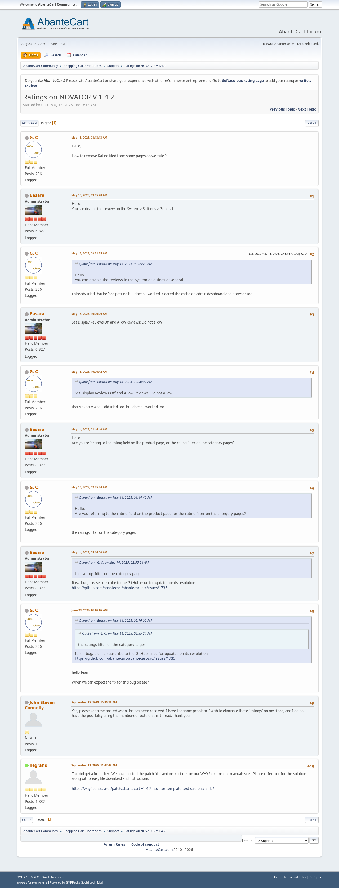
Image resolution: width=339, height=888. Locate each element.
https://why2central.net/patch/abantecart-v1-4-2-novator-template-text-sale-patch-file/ (143, 788)
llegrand (38, 765)
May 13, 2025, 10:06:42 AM (89, 372)
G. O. (35, 137)
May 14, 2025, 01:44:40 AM (89, 429)
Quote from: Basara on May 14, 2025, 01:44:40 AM (115, 497)
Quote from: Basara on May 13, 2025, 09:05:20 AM (115, 264)
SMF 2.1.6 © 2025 (28, 877)
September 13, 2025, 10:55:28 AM (94, 702)
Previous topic (282, 109)
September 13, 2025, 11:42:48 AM (94, 765)
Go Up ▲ (316, 877)
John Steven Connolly (40, 705)
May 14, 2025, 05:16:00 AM (89, 552)
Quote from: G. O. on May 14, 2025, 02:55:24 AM (114, 562)
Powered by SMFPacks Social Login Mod (76, 882)
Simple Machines (53, 877)
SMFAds (22, 882)
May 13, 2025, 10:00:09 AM (89, 314)
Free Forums (39, 882)
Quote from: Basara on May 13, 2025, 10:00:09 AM (115, 382)
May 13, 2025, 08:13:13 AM (89, 137)
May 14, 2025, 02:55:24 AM (89, 487)
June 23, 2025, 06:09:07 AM (89, 610)
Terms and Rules (295, 877)
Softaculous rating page (243, 80)
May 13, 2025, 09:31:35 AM (89, 253)
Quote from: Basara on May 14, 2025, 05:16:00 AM (115, 620)
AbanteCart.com (159, 849)
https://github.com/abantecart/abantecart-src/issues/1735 (119, 587)
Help (277, 877)
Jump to (247, 840)
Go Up (26, 820)
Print (311, 123)
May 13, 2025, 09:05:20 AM (89, 195)
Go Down (29, 123)
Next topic (306, 109)
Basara (37, 195)
